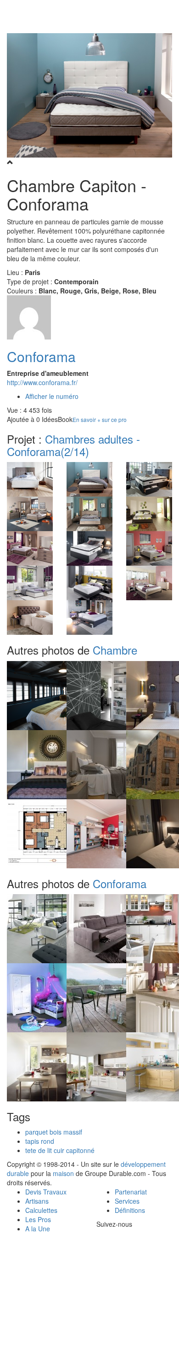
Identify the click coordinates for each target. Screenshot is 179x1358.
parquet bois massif (53, 1131)
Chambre (115, 650)
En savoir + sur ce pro (100, 419)
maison (63, 1173)
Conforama (41, 356)
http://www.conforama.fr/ (42, 382)
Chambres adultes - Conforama (73, 445)
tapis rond (39, 1141)
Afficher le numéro (51, 396)
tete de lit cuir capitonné (60, 1150)
